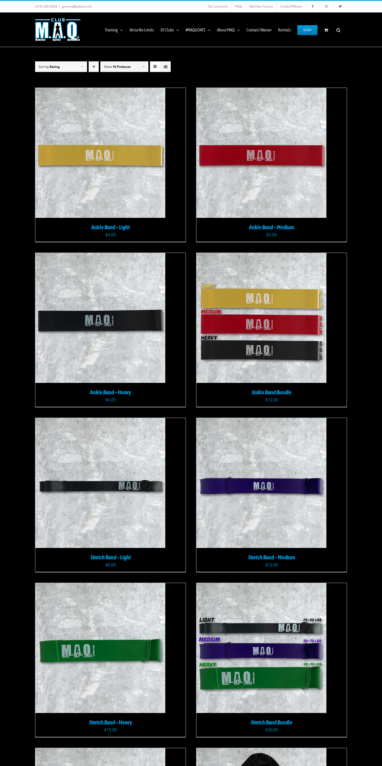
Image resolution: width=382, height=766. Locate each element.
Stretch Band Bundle (271, 722)
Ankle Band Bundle (272, 392)
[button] (338, 29)
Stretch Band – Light (110, 557)
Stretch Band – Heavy (110, 722)
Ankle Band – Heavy (110, 392)
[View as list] (165, 67)
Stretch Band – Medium (271, 557)
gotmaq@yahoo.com (77, 6)
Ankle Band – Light (110, 227)
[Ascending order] (94, 66)
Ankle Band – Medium (271, 227)
